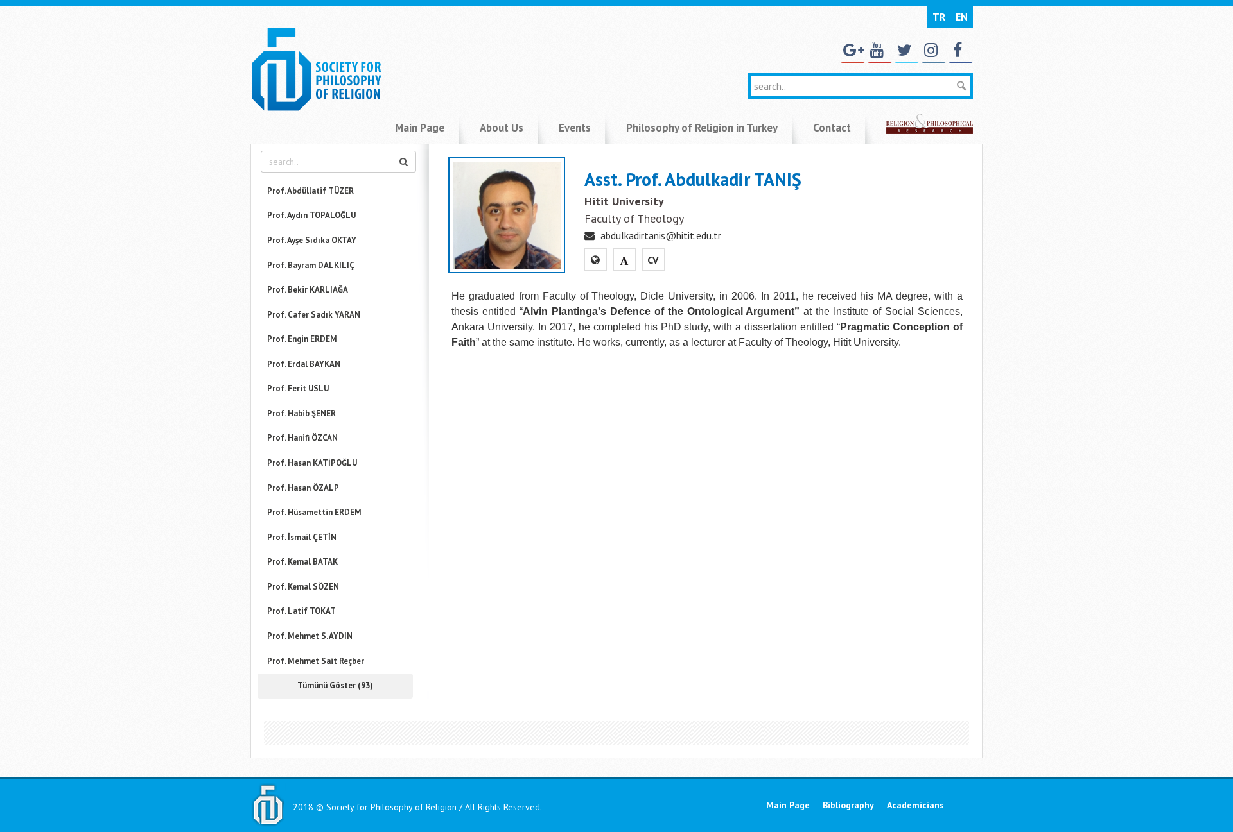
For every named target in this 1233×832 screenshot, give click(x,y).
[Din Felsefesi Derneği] (315, 68)
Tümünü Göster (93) (335, 685)
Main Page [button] (419, 128)
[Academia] (624, 259)
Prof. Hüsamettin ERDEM (314, 512)
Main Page (788, 805)
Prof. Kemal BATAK (302, 561)
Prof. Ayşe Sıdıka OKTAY (311, 240)
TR (938, 16)
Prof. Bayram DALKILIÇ (310, 265)
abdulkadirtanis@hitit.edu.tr (660, 235)
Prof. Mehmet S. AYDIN (310, 636)
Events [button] (575, 128)
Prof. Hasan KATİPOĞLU (312, 462)
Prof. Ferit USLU (298, 388)
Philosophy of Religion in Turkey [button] (702, 128)
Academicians (915, 805)
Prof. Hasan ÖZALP (303, 487)
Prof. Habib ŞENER (301, 413)
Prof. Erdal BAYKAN (303, 364)
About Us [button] (501, 128)
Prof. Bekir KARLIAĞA (307, 289)
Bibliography (848, 805)
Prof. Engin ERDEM (302, 339)
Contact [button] (832, 128)
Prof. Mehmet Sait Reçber (315, 661)
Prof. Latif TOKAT (301, 611)
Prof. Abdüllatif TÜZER (310, 190)
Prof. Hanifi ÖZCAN (302, 437)
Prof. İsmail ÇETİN (302, 537)
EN (962, 16)
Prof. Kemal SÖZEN (303, 586)
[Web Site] (595, 259)
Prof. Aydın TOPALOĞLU (311, 215)
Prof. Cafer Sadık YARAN (313, 314)
